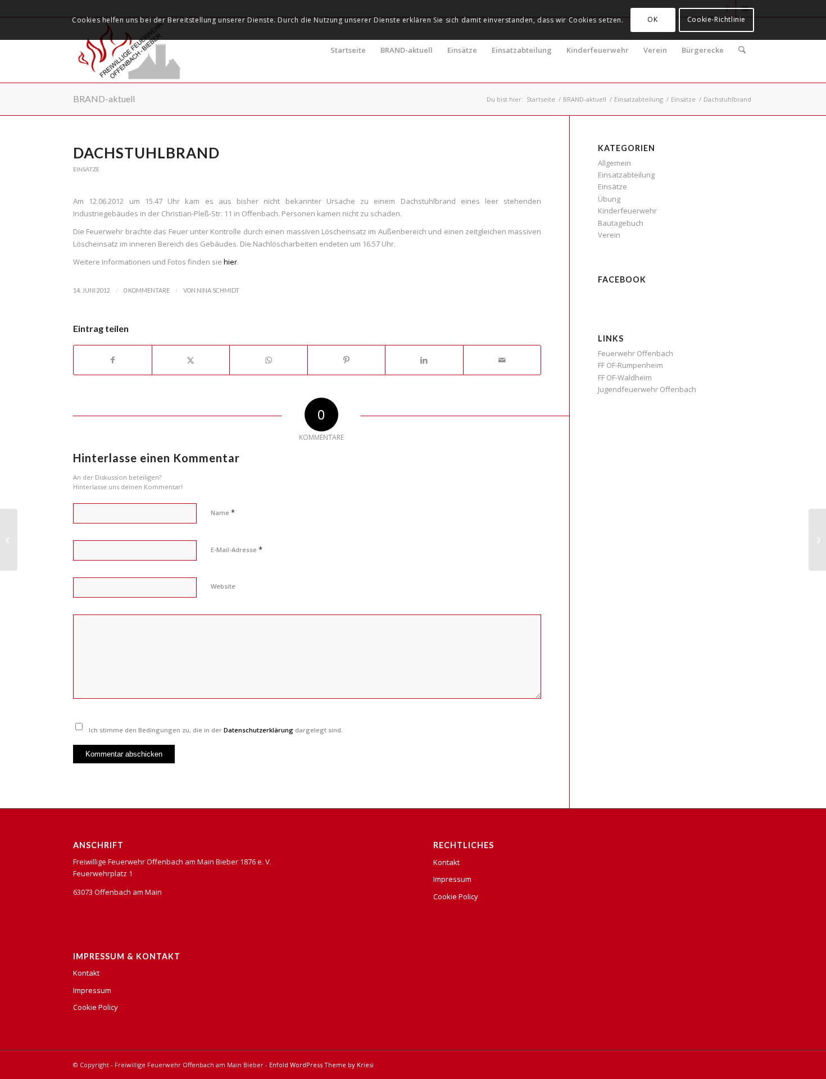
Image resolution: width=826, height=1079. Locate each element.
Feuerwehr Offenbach (635, 353)
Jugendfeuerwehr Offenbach (647, 389)
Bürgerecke (703, 50)
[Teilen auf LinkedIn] (424, 360)
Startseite (348, 50)
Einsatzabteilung (522, 50)
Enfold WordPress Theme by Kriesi (321, 1064)
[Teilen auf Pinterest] (346, 360)
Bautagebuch (620, 223)
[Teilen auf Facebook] (113, 360)
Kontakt (86, 973)
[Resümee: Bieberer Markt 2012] (8, 540)
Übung (609, 199)
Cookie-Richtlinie (716, 19)
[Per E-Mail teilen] (502, 360)
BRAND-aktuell (406, 50)
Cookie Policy (95, 1007)
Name (223, 512)
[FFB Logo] (129, 50)
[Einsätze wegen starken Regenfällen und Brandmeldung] (817, 540)
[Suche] (742, 50)
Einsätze (462, 50)
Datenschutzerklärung (258, 730)
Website (223, 586)
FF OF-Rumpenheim (630, 365)
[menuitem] (742, 50)
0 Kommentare (147, 290)
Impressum (92, 990)
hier (230, 262)
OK (652, 19)
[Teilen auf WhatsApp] (268, 360)
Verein (655, 50)
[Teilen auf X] (191, 360)
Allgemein (614, 163)
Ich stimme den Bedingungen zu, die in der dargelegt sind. (216, 730)
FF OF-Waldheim (625, 377)
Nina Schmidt (218, 290)
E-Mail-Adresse (236, 549)
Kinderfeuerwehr (597, 50)
